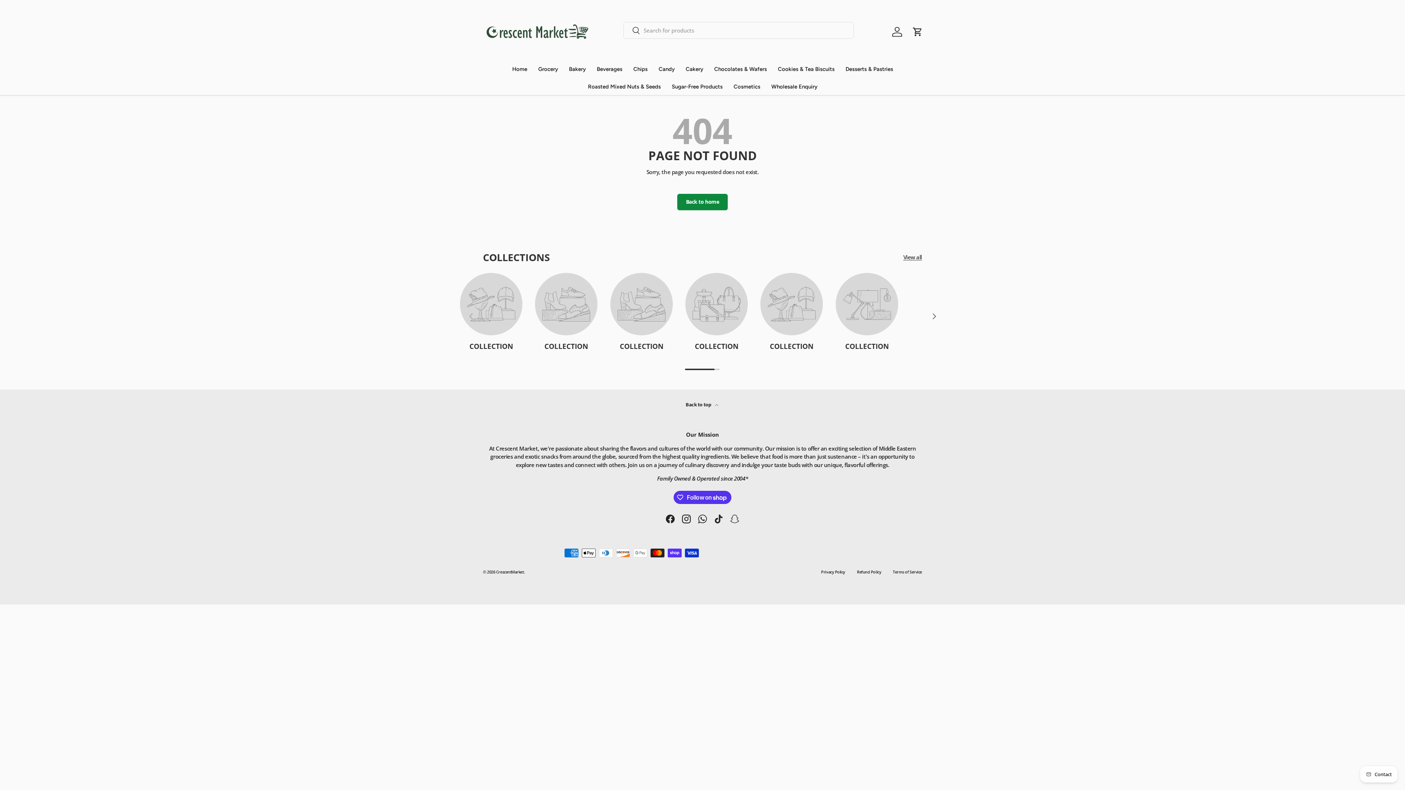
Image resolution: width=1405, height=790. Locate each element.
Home (519, 69)
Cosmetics (747, 86)
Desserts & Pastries (869, 69)
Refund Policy (869, 572)
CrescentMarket (510, 572)
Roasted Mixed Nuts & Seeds (624, 86)
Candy (667, 69)
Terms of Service (907, 572)
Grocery (548, 69)
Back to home (702, 201)
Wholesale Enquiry (794, 86)
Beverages (609, 69)
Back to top (699, 404)
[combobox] (739, 30)
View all (912, 257)
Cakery (694, 69)
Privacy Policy (833, 572)
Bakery (577, 69)
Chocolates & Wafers (740, 69)
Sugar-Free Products (697, 86)
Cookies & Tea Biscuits (806, 69)
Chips (640, 69)
